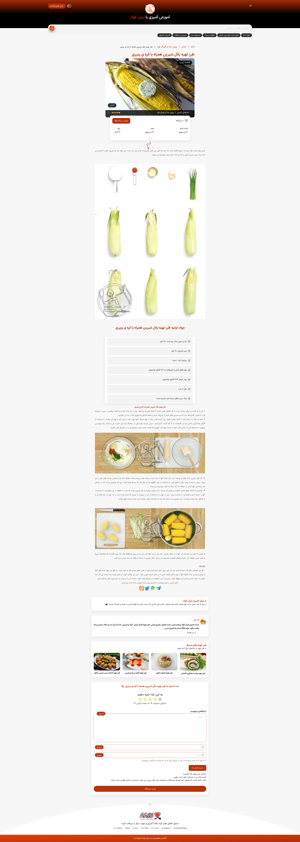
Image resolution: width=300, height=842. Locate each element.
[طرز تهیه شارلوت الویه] (164, 671)
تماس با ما (155, 828)
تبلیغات (127, 828)
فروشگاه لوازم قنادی (180, 828)
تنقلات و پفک (209, 35)
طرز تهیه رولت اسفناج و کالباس (193, 673)
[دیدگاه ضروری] (149, 740)
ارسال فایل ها (197, 768)
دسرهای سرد (195, 35)
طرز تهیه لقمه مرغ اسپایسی (135, 673)
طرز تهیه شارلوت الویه (164, 673)
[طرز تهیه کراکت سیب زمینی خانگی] (107, 671)
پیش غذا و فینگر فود (166, 47)
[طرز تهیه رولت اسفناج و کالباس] (193, 671)
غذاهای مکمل (183, 113)
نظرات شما (144, 828)
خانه (192, 47)
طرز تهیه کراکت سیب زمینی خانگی (107, 673)
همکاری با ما (118, 828)
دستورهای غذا (166, 828)
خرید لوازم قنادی (56, 6)
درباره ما (135, 828)
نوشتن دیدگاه (122, 120)
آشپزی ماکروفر (164, 35)
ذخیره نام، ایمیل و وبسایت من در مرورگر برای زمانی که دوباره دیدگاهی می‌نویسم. (172, 760)
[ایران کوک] (150, 9)
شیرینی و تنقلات (180, 35)
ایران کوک (137, 17)
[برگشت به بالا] (150, 805)
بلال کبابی (174, 582)
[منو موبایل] (250, 6)
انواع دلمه (246, 35)
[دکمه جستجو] (51, 28)
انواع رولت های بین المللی (229, 35)
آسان (183, 47)
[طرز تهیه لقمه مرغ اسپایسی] (135, 671)
